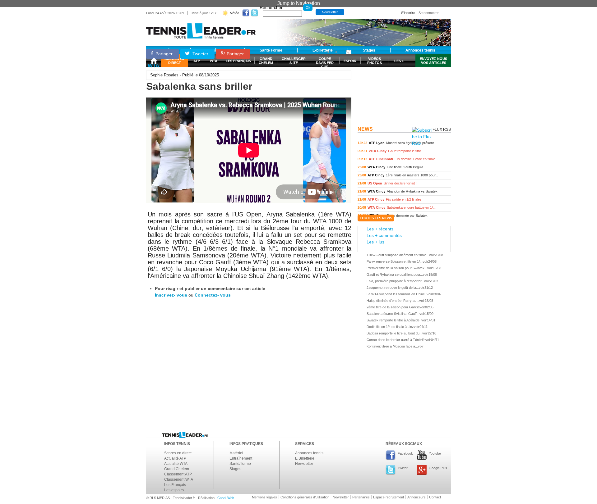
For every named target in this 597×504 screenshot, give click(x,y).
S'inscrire (408, 13)
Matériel (236, 453)
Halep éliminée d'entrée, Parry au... (393, 300)
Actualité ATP (175, 458)
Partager (164, 53)
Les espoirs (174, 490)
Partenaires (361, 497)
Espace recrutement (388, 497)
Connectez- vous (213, 295)
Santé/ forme (240, 463)
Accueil (153, 60)
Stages (235, 469)
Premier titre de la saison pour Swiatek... (397, 268)
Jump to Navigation (298, 3)
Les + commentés (384, 235)
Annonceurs (416, 497)
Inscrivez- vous (171, 295)
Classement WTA (178, 479)
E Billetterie (304, 458)
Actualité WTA (175, 463)
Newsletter (330, 12)
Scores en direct (178, 453)
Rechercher (271, 7)
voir (404, 143)
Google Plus (438, 468)
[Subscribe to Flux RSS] (422, 137)
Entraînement (240, 458)
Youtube (435, 453)
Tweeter (199, 53)
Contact (435, 497)
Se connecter (429, 13)
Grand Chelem (176, 469)
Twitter (403, 468)
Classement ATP (178, 474)
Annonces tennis (309, 453)
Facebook (405, 453)
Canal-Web (225, 498)
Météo (234, 13)
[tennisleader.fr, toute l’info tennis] (201, 29)
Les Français (175, 485)
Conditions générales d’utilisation (304, 497)
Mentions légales (264, 497)
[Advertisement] (404, 85)
